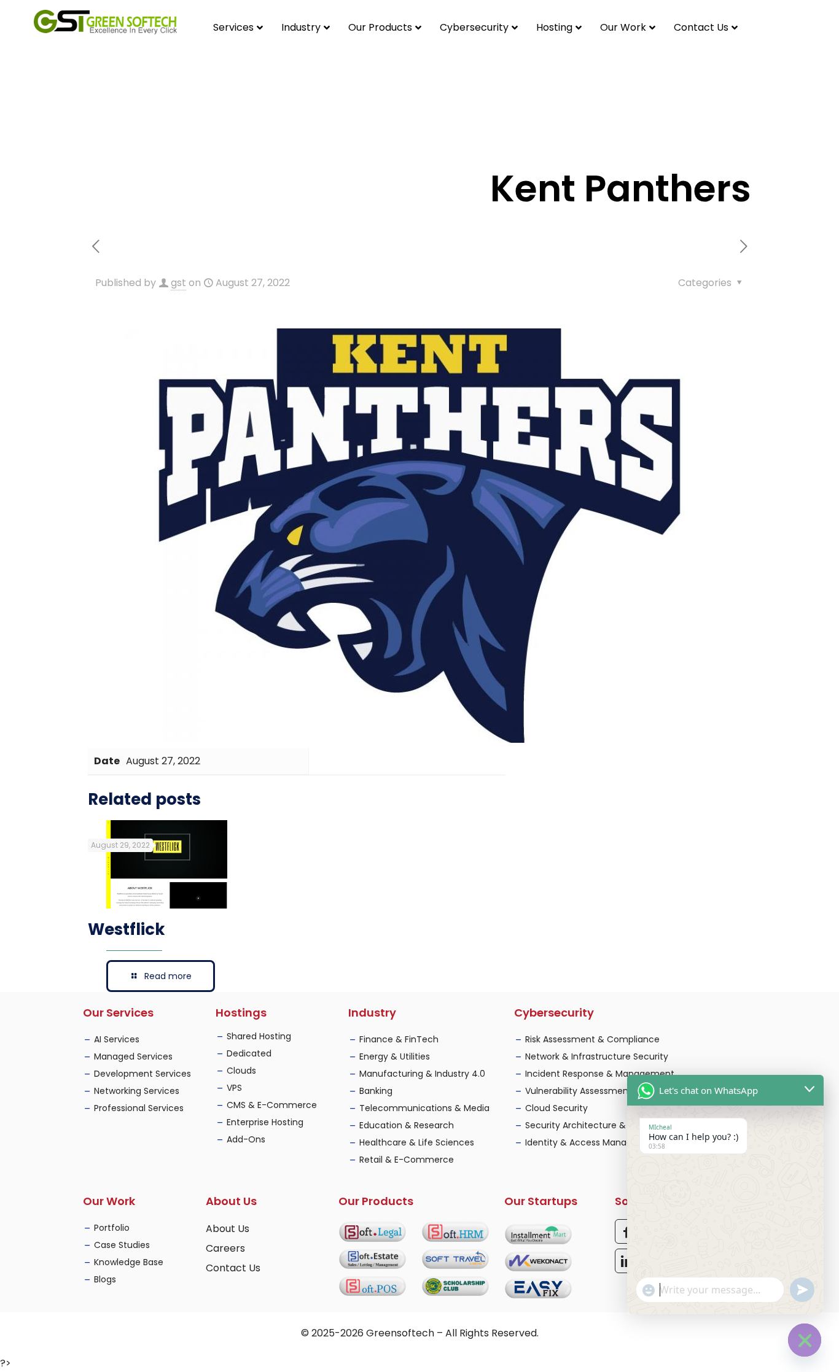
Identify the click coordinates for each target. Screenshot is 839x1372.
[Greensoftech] (105, 21)
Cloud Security (556, 1108)
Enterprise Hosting (265, 1122)
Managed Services (133, 1056)
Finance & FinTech (399, 1039)
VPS (234, 1088)
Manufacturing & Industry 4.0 (422, 1074)
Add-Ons (246, 1139)
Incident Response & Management (599, 1074)
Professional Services (139, 1108)
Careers (225, 1248)
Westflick (126, 929)
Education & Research (406, 1125)
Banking (375, 1091)
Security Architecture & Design (591, 1125)
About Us (227, 1229)
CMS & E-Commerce (272, 1105)
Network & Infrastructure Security (596, 1056)
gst (178, 283)
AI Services (116, 1039)
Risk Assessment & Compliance (592, 1039)
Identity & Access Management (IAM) (606, 1142)
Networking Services (136, 1091)
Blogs (105, 1279)
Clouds (241, 1070)
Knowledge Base (128, 1262)
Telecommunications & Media (424, 1108)
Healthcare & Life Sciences (416, 1142)
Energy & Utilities (394, 1056)
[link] (372, 1231)
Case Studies (122, 1245)
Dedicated (249, 1053)
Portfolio (112, 1228)
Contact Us (233, 1268)
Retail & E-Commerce (406, 1159)
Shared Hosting (259, 1036)
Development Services (142, 1074)
